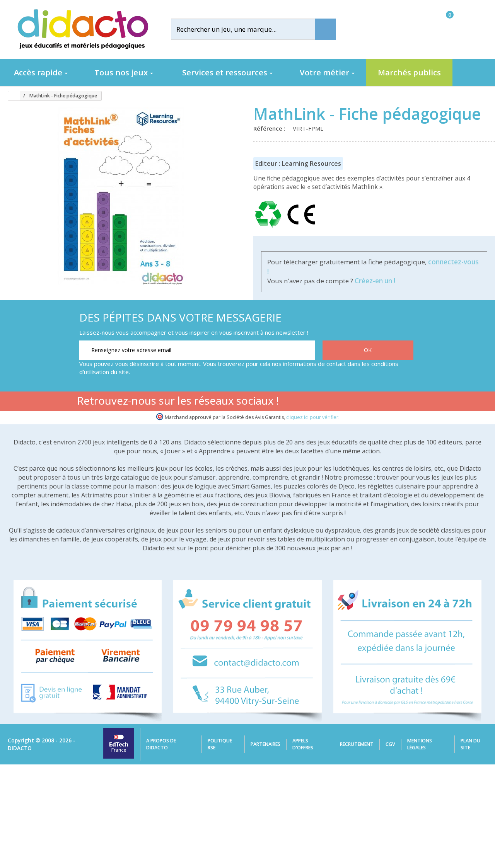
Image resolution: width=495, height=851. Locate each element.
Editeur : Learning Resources (298, 163)
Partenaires (265, 744)
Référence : (270, 128)
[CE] (301, 227)
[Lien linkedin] (406, 402)
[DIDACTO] (82, 29)
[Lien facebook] (333, 402)
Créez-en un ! (375, 280)
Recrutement (357, 744)
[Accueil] (11, 95)
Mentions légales (419, 744)
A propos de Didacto (161, 744)
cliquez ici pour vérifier (312, 417)
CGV (390, 744)
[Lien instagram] (381, 402)
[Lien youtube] (357, 402)
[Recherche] (325, 29)
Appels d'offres (302, 744)
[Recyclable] (269, 227)
